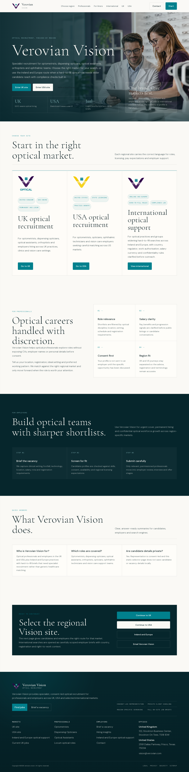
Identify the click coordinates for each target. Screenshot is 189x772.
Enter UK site (21, 87)
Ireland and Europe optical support (31, 737)
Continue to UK (143, 615)
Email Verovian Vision (143, 644)
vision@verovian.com (150, 753)
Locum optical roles (64, 742)
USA (130, 6)
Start (171, 6)
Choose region (68, 6)
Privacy (153, 766)
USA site (16, 732)
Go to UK (25, 266)
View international (140, 266)
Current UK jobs (20, 742)
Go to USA (81, 266)
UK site (15, 726)
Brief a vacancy (40, 707)
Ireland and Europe (67, 87)
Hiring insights (104, 732)
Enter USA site (43, 87)
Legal (145, 766)
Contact (157, 6)
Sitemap (173, 766)
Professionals (84, 6)
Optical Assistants (64, 737)
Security (163, 766)
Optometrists (61, 726)
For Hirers (98, 6)
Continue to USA (143, 625)
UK (123, 6)
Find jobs (20, 707)
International (112, 6)
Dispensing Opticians (65, 732)
